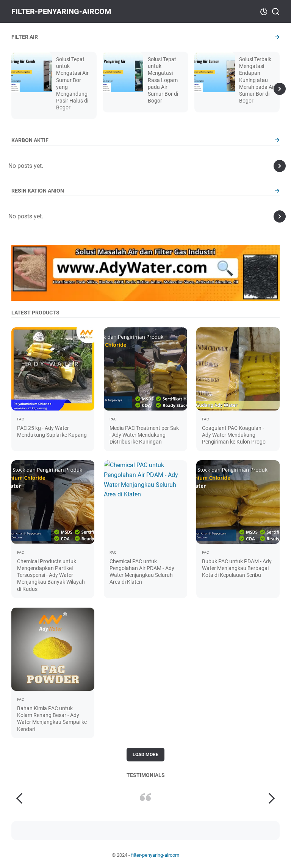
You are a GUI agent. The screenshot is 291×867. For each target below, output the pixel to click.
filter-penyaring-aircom (61, 11)
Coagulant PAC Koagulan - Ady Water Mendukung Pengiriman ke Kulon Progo (234, 435)
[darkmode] (264, 11)
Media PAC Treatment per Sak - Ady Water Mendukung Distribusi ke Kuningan (144, 435)
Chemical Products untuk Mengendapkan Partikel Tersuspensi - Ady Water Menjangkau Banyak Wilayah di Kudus (51, 575)
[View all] (277, 37)
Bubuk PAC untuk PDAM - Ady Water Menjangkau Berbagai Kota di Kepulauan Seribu (237, 568)
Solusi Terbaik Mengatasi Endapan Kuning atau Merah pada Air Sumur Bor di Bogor (257, 80)
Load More (145, 754)
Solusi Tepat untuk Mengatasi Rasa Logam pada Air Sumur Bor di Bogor (163, 80)
